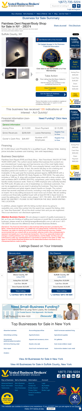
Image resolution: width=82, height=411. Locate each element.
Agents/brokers (34, 335)
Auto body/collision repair (63, 344)
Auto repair (7, 348)
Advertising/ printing (10, 335)
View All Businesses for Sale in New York (41, 358)
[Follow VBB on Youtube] (63, 376)
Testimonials (5, 388)
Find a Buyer (19, 385)
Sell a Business (28, 14)
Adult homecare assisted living (64, 330)
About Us (31, 383)
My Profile (45, 388)
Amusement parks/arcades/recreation (12, 340)
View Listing (75, 94)
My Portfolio (45, 385)
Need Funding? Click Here (53, 118)
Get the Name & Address (49, 94)
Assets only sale (34, 344)
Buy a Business (17, 14)
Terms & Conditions (34, 392)
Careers (31, 395)
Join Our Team (64, 14)
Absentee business (10, 330)
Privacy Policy (32, 390)
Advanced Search (7, 383)
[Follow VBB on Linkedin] (73, 376)
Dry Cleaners (55, 253)
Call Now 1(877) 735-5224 (21, 295)
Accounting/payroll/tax (36, 330)
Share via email (60, 25)
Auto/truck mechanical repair (38, 348)
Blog (55, 14)
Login (69, 9)
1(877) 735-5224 (69, 2)
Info (49, 14)
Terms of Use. (38, 409)
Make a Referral (42, 14)
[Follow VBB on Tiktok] (78, 376)
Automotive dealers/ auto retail (64, 348)
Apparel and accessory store (38, 339)
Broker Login (46, 390)
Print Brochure (74, 25)
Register (77, 9)
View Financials (50, 89)
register (54, 103)
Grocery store (15, 253)
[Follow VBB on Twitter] (68, 376)
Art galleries (58, 339)
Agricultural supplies (61, 335)
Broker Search (33, 388)
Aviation (6, 353)
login (48, 103)
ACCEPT (51, 409)
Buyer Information (7, 385)
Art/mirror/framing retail (11, 344)
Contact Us (32, 385)
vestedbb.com (75, 106)
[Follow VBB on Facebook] (58, 376)
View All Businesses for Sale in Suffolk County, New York (41, 364)
